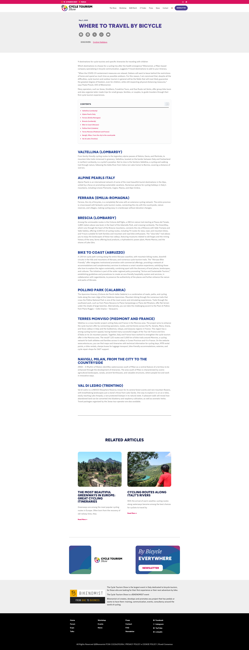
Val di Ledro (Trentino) (90, 139)
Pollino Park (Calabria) (90, 128)
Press (151, 8)
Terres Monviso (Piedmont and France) (95, 132)
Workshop (122, 8)
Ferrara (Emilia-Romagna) (91, 118)
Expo (72, 628)
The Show (113, 8)
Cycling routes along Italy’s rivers (146, 493)
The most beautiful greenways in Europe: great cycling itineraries (96, 496)
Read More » (82, 519)
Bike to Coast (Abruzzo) (90, 125)
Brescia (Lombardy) (89, 121)
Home (72, 620)
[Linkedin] (186, 1)
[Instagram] (182, 1)
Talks (72, 631)
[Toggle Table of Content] (166, 104)
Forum (72, 624)
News (158, 8)
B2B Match (133, 8)
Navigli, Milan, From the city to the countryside (98, 135)
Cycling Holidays (100, 42)
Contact (165, 8)
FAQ (127, 628)
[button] (81, 34)
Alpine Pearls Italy (89, 114)
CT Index (143, 8)
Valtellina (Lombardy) (89, 111)
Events (100, 624)
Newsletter (129, 631)
